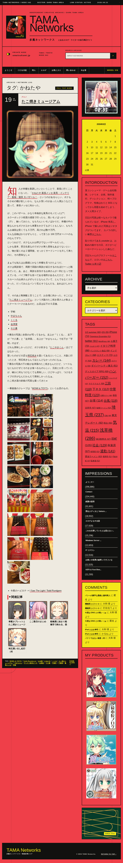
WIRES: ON (112, 70)
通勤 (107, 451)
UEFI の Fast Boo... (93, 570)
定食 (107, 415)
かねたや (47, 661)
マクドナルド (96, 384)
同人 (34, 70)
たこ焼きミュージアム (41, 101)
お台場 (40, 661)
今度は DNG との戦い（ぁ (95, 613)
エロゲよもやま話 (93, 521)
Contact (89, 492)
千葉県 (60, 663)
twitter (91, 341)
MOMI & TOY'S (15, 661)
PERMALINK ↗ (72, 662)
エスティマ (105, 355)
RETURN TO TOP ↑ (108, 854)
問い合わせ (71, 70)
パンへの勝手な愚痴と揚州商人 (97, 595)
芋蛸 (14, 665)
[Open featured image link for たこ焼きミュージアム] (40, 144)
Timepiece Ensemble (100, 336)
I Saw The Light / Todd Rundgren (46, 590)
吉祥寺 (90, 408)
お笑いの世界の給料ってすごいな (99, 560)
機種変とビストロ (92, 604)
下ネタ (100, 389)
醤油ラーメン (93, 456)
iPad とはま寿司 (91, 630)
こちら (97, 234)
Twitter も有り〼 (93, 264)
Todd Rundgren (29, 661)
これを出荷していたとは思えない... (100, 531)
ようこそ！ (90, 482)
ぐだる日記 (22, 70)
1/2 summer (93, 332)
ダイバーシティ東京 (104, 365)
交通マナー (106, 395)
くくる (14, 320)
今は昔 (84, 70)
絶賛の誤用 (90, 501)
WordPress (104, 341)
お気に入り (56, 70)
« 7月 (87, 170)
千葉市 (54, 663)
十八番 (14, 328)
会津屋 (14, 324)
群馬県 (95, 452)
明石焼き (32, 355)
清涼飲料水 (103, 439)
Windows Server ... (93, 540)
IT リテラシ (90, 550)
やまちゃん (16, 315)
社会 (99, 445)
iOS (105, 332)
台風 (110, 400)
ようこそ (8, 70)
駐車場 (95, 461)
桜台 (108, 423)
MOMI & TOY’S (40, 388)
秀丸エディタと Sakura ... (96, 511)
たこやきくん (57, 347)
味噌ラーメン (103, 408)
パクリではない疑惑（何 (95, 638)
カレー (101, 360)
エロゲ (44, 70)
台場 (96, 400)
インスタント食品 (100, 351)
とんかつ (95, 346)
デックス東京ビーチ (31, 663)
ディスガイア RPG (97, 371)
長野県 (107, 457)
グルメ (24, 97)
